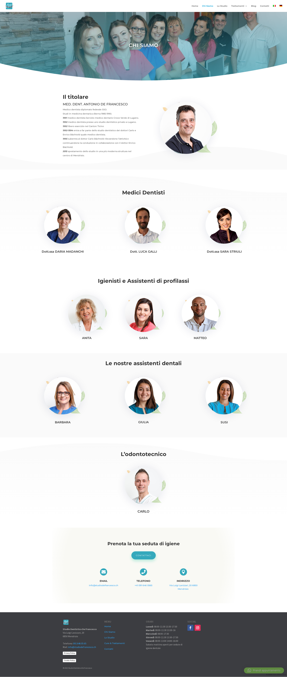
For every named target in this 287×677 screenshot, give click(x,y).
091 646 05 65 (79, 643)
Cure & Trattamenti (114, 643)
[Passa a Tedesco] (281, 8)
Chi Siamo (207, 6)
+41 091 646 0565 (143, 585)
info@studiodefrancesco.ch (103, 585)
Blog (253, 6)
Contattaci (143, 555)
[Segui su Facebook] (190, 628)
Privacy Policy (69, 653)
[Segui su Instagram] (198, 628)
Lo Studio (222, 6)
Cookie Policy (69, 660)
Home (195, 6)
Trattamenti (237, 6)
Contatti (264, 6)
